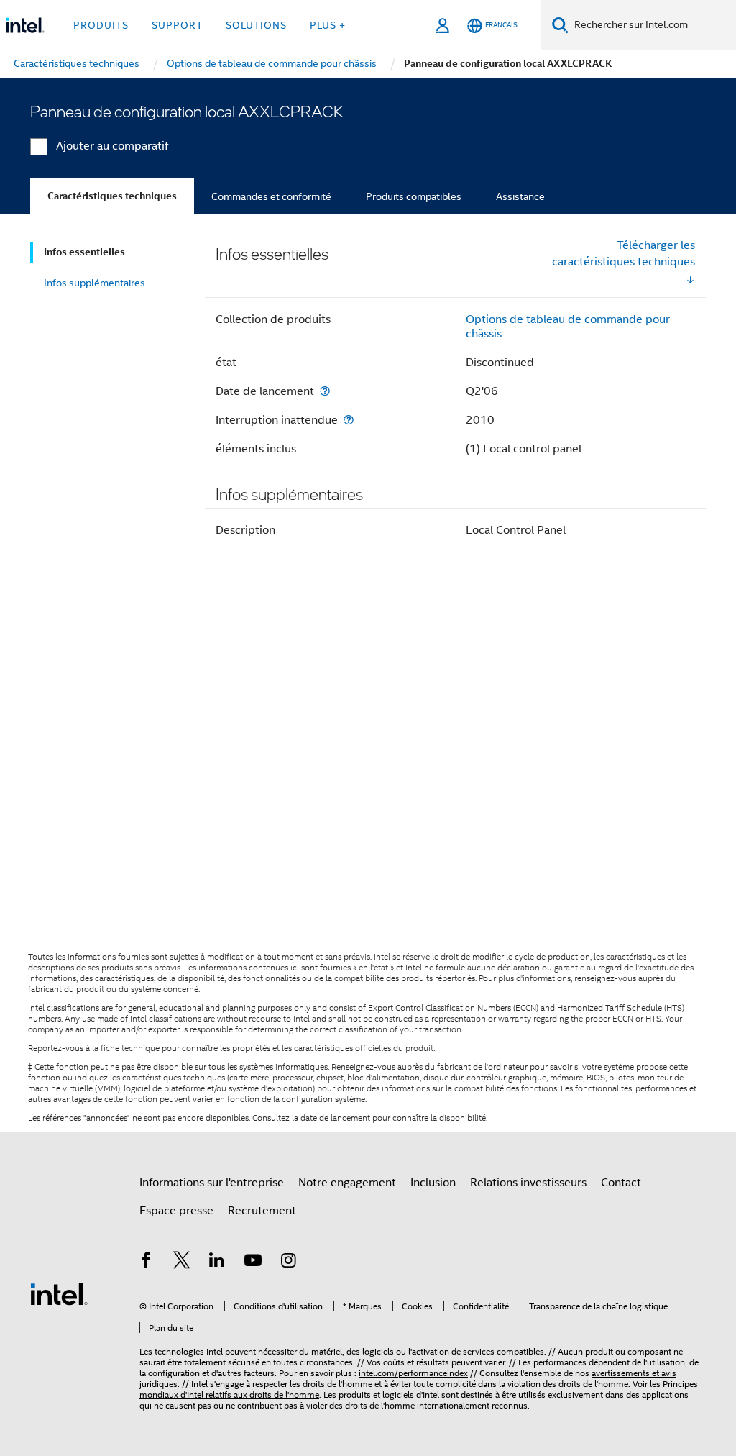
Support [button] (177, 25)
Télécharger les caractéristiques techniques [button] (623, 253)
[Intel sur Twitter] (182, 1262)
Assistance (520, 196)
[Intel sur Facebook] (146, 1262)
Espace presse (176, 1211)
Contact (621, 1182)
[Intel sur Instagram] (288, 1262)
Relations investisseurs (528, 1182)
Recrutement (262, 1211)
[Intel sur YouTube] (253, 1262)
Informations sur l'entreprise (211, 1182)
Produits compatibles (413, 196)
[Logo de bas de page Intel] (59, 1293)
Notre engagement (347, 1182)
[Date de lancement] (325, 391)
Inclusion (433, 1182)
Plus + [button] (328, 25)
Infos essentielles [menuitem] (84, 252)
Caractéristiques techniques (112, 196)
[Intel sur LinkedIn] (217, 1262)
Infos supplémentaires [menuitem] (94, 282)
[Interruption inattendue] (348, 420)
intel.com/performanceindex (413, 1373)
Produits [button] (101, 25)
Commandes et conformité (271, 196)
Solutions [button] (256, 25)
